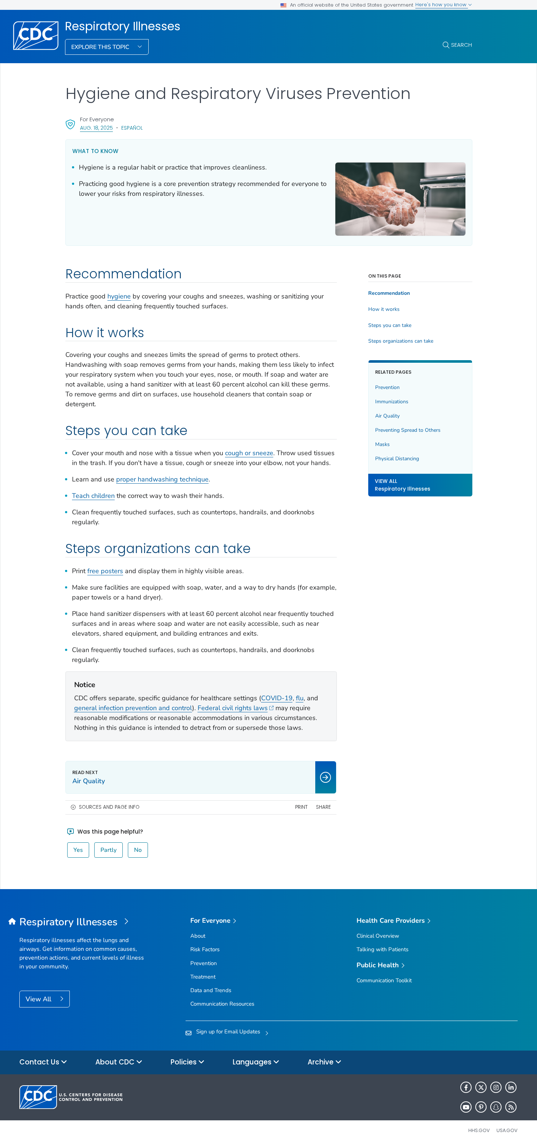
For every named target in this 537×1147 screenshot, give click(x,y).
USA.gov (507, 1130)
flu (300, 698)
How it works (384, 309)
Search (461, 45)
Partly (108, 850)
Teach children (93, 495)
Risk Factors (205, 949)
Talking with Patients (382, 949)
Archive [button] (321, 1062)
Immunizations (391, 401)
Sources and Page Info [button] (109, 807)
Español (132, 128)
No (138, 850)
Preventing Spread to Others (408, 430)
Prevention (387, 387)
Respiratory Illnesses (122, 26)
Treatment (203, 976)
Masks (382, 444)
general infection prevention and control (133, 708)
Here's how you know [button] (441, 4)
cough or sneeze (249, 453)
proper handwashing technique (162, 479)
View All (39, 999)
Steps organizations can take (400, 341)
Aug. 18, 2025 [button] (96, 128)
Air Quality (387, 415)
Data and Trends (210, 990)
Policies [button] (184, 1062)
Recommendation (389, 293)
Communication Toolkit (384, 980)
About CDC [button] (115, 1062)
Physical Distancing (397, 458)
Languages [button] (253, 1062)
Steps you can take (389, 325)
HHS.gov (479, 1130)
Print (301, 807)
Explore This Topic (101, 47)
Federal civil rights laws (233, 708)
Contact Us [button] (40, 1062)
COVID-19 (277, 698)
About (197, 936)
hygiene (119, 296)
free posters (105, 571)
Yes (78, 850)
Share (323, 807)
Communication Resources (222, 1003)
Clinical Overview (378, 936)
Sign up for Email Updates (228, 1031)
